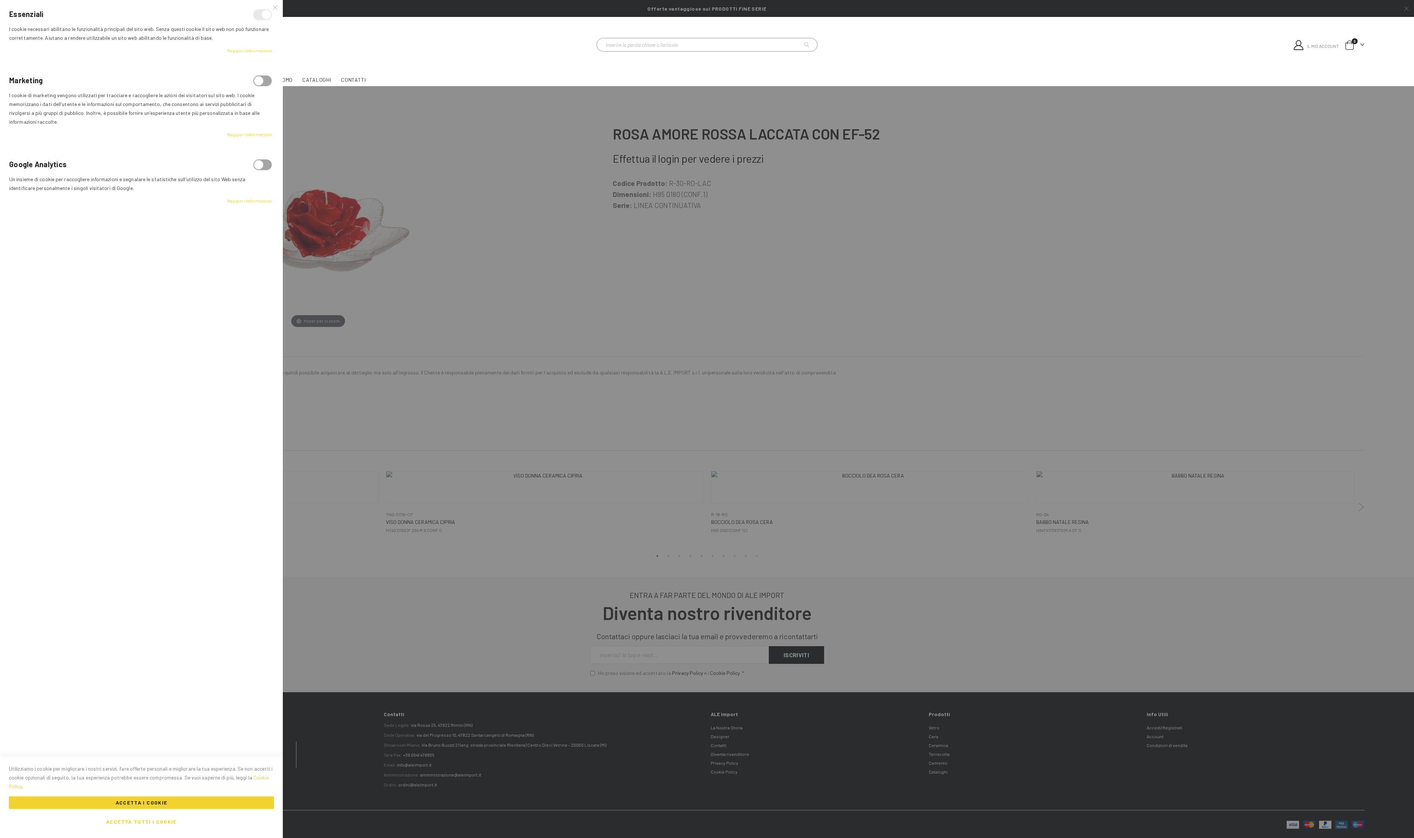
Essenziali (262, 14)
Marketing (262, 80)
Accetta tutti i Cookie (141, 821)
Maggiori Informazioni (249, 50)
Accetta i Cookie (142, 802)
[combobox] (707, 44)
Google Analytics (262, 164)
